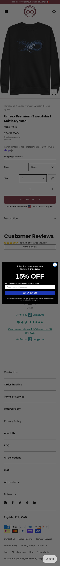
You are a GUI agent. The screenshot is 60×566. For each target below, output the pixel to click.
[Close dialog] (55, 265)
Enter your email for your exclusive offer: (22, 283)
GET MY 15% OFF (30, 293)
